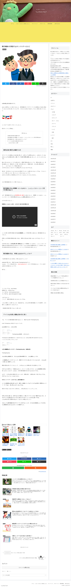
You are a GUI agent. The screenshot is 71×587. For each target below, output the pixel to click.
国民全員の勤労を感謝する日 (14, 135)
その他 (53, 112)
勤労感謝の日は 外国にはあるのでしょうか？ (17, 139)
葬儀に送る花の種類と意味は (57, 292)
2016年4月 (53, 193)
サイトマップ (50, 583)
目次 (23, 133)
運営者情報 (62, 583)
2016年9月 (53, 178)
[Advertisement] (35, 34)
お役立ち (53, 100)
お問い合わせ (67, 583)
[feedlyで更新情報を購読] (13, 468)
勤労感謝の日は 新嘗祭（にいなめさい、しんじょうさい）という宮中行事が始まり (24, 137)
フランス (54, 126)
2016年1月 (53, 202)
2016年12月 (53, 170)
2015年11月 (53, 207)
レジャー (53, 135)
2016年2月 (53, 199)
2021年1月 (53, 161)
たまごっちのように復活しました (41, 583)
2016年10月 (53, 175)
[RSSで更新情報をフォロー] (36, 468)
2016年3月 (53, 196)
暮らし (52, 146)
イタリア (54, 114)
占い (52, 140)
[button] (45, 575)
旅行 (53, 138)
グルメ (52, 109)
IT (51, 97)
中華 (53, 132)
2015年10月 (53, 210)
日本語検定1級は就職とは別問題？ (58, 244)
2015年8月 (53, 216)
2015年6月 (53, 222)
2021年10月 (53, 158)
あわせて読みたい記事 (13, 142)
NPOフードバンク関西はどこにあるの (59, 249)
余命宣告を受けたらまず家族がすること (60, 280)
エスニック (54, 117)
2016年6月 (53, 187)
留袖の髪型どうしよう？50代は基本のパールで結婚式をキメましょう (60, 276)
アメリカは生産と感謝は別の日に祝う (15, 140)
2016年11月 (53, 173)
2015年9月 (53, 213)
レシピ (53, 129)
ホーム (33, 583)
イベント (4, 449)
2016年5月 (53, 190)
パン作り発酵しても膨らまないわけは (58, 263)
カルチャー (9, 449)
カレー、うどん (55, 120)
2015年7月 (53, 219)
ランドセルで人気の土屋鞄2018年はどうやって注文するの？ (60, 289)
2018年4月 (53, 164)
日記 (52, 143)
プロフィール (56, 583)
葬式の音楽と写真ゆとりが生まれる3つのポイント (60, 284)
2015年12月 (53, 204)
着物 (52, 149)
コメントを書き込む (24, 567)
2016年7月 (53, 184)
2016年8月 (53, 181)
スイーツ (54, 123)
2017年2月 (53, 167)
